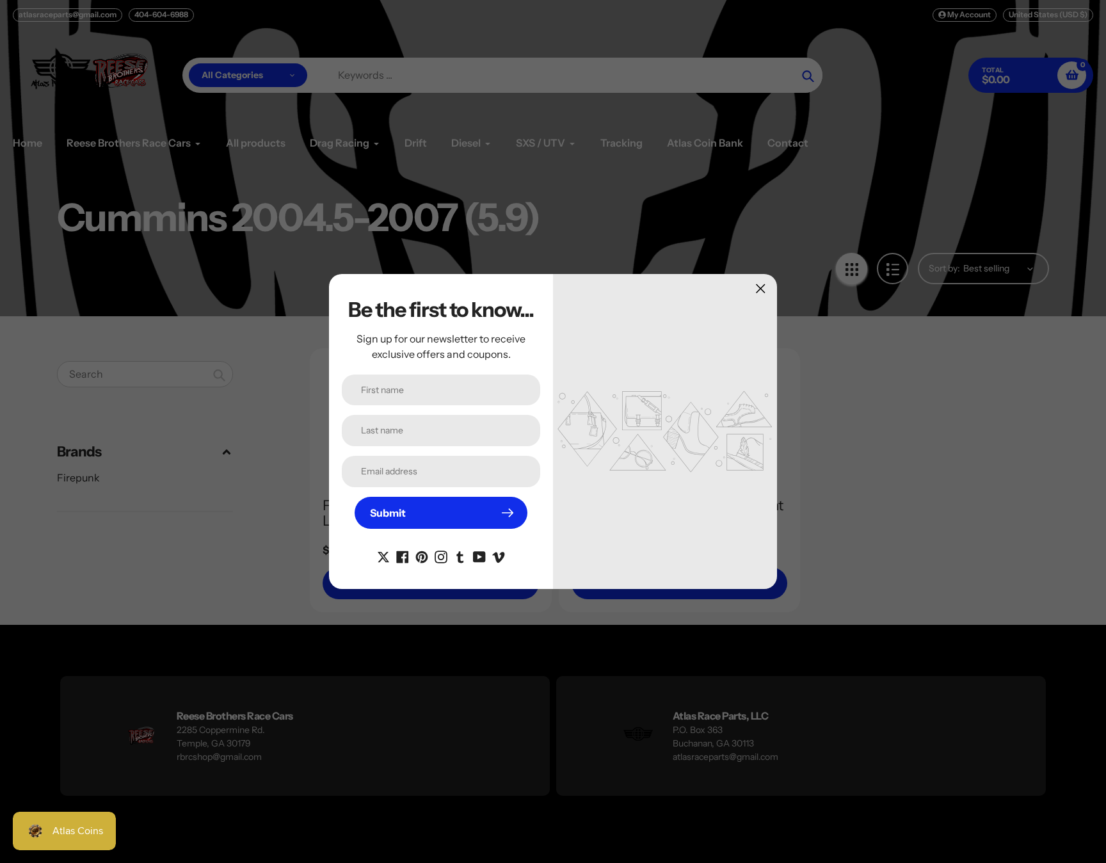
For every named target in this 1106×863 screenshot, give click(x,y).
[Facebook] (402, 555)
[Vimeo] (498, 555)
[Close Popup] (761, 288)
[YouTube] (479, 555)
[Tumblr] (460, 555)
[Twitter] (383, 555)
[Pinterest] (421, 555)
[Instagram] (441, 555)
